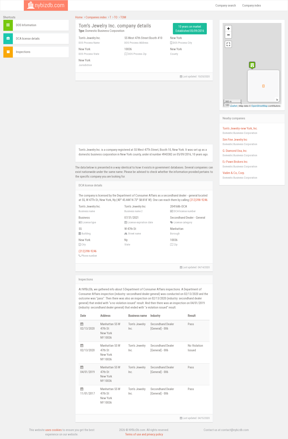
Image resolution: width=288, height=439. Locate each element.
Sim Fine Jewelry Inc (235, 139)
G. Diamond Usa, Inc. (235, 151)
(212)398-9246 (198, 200)
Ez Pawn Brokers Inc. (235, 162)
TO (115, 17)
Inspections (23, 52)
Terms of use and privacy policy (144, 434)
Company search (225, 5)
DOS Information (26, 25)
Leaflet (233, 105)
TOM (123, 17)
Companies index (96, 17)
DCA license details (28, 38)
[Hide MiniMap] (277, 99)
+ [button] (228, 28)
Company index (251, 5)
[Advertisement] (36, 87)
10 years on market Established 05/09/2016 (190, 28)
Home (79, 17)
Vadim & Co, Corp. (234, 173)
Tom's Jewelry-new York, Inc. (240, 128)
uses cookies (53, 430)
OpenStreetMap (259, 105)
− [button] (228, 35)
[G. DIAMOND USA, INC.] (252, 65)
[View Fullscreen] (228, 44)
